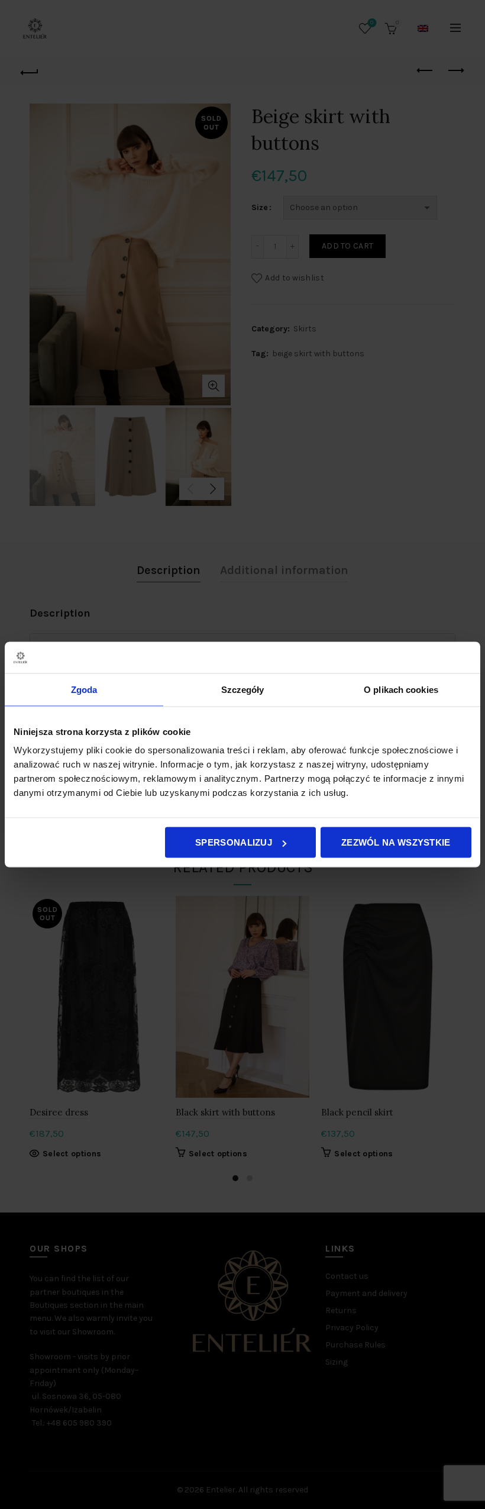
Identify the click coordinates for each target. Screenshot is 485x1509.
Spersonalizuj (233, 842)
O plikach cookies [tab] (401, 689)
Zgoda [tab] (84, 689)
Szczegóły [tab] (242, 689)
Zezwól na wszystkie (396, 842)
